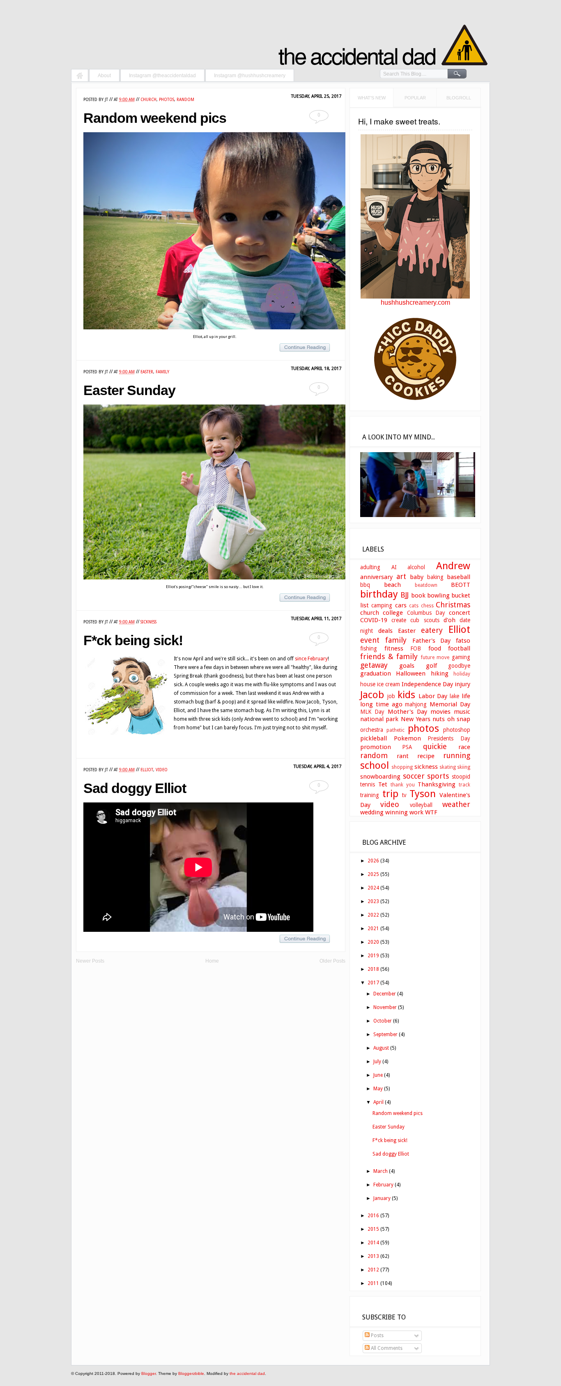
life (466, 696)
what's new (372, 97)
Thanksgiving (436, 784)
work (416, 812)
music (462, 711)
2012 (373, 1270)
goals (406, 665)
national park (379, 719)
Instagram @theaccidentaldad (162, 75)
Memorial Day (450, 704)
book (418, 595)
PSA (407, 747)
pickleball (373, 738)
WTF (431, 812)
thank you (403, 785)
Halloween (410, 673)
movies (440, 711)
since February (311, 659)
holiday (461, 674)
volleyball (421, 805)
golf (431, 665)
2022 (373, 915)
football (459, 648)
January (382, 1198)
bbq (365, 585)
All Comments (386, 1348)
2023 (373, 901)
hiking (439, 673)
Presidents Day (449, 738)
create (398, 620)
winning (396, 812)
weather (456, 804)
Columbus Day (426, 612)
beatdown (426, 585)
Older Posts (332, 961)
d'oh (449, 620)
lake (454, 696)
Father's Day (431, 640)
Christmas (453, 604)
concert (459, 612)
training (369, 795)
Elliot (146, 770)
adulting (370, 567)
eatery (432, 630)
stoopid (461, 776)
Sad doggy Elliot (134, 788)
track (464, 785)
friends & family (389, 656)
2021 (373, 928)
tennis (367, 784)
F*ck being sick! (133, 640)
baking (435, 577)
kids (406, 695)
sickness (148, 622)
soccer (414, 776)
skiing (463, 767)
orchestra (371, 729)
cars (401, 605)
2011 (373, 1283)
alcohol (416, 567)
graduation (375, 673)
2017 (373, 983)
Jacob (372, 695)
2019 (373, 955)
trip (390, 794)
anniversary (376, 577)
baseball (458, 577)
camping (381, 605)
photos (166, 99)
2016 (373, 1215)
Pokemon (407, 738)
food (434, 648)
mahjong (416, 704)
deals (385, 630)
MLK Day (372, 711)
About (104, 75)
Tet (382, 784)
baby (416, 577)
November (385, 1007)
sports (438, 776)
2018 (373, 969)
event (369, 640)
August (381, 1048)
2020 (373, 942)
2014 (373, 1243)
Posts (377, 1335)
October (382, 1021)
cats (413, 606)
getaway (374, 665)
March (380, 1171)
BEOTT (460, 584)
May (378, 1089)
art (401, 576)
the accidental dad (247, 1373)
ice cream (388, 684)
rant (403, 756)
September (385, 1034)
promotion (375, 747)
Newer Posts (90, 961)
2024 (373, 888)
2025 (373, 874)
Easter (146, 372)
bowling (438, 595)
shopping (402, 767)
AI (394, 567)
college (393, 612)
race (464, 747)
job (391, 696)
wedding (372, 812)
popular (415, 97)
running (456, 755)
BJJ (404, 595)
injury (462, 684)
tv (404, 795)
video (162, 770)
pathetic (395, 730)
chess (427, 606)
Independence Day (427, 684)
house (367, 684)
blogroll (458, 97)
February (383, 1185)
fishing (368, 648)
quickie (435, 746)
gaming (461, 657)
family (162, 372)
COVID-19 (373, 620)
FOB (415, 648)
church (148, 99)
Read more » (308, 347)
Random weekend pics (154, 118)
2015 (373, 1229)
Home (79, 76)
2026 (373, 861)
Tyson (422, 794)
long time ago (381, 704)
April (378, 1102)
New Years (415, 719)
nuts (438, 719)
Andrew (453, 566)
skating (447, 767)
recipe (426, 756)
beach (392, 584)
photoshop (456, 729)
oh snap (458, 719)
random (185, 99)
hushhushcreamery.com (415, 302)
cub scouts (424, 620)
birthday (379, 594)
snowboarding (380, 776)
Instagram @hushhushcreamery (249, 75)
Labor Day (433, 696)
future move (435, 657)
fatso (463, 640)
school (374, 765)
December (384, 994)
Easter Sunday (129, 390)
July (377, 1061)
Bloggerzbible (191, 1373)
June (378, 1075)
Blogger (148, 1373)
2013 (373, 1256)
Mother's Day (407, 711)
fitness (393, 648)
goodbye (459, 665)
